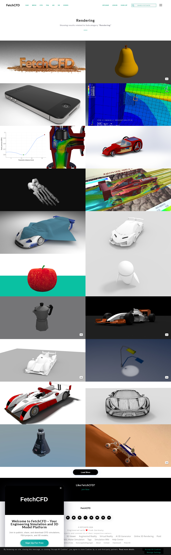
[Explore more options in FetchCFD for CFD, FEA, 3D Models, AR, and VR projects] (160, 5)
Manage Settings (154, 552)
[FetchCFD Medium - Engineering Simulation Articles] (68, 517)
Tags (90, 539)
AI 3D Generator (123, 536)
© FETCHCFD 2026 (85, 527)
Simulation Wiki (102, 539)
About (98, 543)
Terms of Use (68, 543)
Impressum (117, 543)
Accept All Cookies (153, 549)
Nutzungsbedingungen (84, 543)
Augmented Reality (88, 536)
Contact (107, 543)
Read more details (126, 549)
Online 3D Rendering (144, 536)
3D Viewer (71, 536)
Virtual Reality (106, 536)
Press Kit (127, 543)
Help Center (117, 539)
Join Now (85, 489)
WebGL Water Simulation (72, 539)
